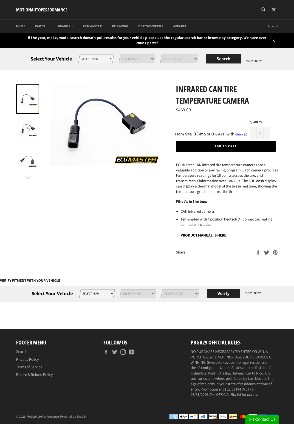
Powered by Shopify (73, 416)
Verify (223, 293)
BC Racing (120, 26)
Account (273, 26)
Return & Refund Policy (34, 374)
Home (20, 26)
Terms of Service (29, 367)
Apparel (180, 26)
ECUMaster (92, 26)
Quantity (256, 122)
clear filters (254, 61)
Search (223, 59)
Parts (40, 26)
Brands (64, 26)
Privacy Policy (27, 359)
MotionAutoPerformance (42, 10)
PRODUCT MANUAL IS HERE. (204, 235)
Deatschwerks (150, 26)
